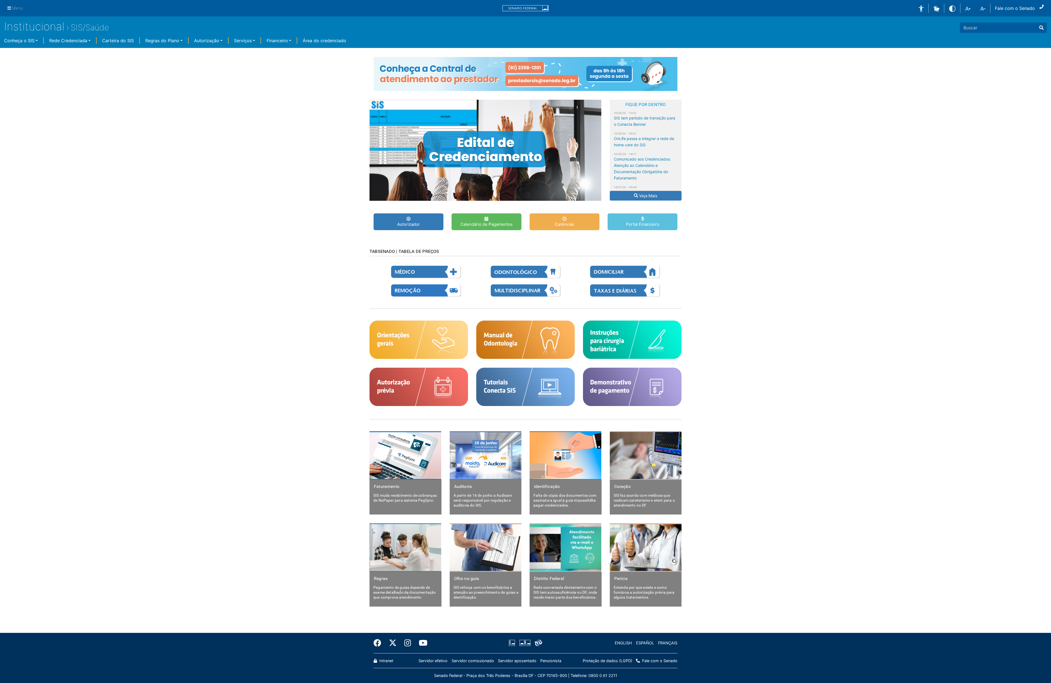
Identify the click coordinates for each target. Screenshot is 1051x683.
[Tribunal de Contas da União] (537, 643)
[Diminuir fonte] (983, 8)
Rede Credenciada (68, 40)
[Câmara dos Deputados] (513, 643)
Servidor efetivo (432, 660)
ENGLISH (623, 643)
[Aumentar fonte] (967, 8)
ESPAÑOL (645, 643)
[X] (392, 643)
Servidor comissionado (473, 660)
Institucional (34, 26)
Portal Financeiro (642, 224)
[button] (936, 8)
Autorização (206, 40)
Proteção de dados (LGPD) (607, 660)
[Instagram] (407, 643)
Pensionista (550, 660)
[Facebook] (379, 643)
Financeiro (277, 40)
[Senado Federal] (525, 8)
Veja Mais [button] (649, 195)
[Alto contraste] (952, 8)
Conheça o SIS (19, 40)
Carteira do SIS (118, 40)
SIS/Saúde (90, 27)
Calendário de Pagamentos (486, 224)
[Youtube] (421, 643)
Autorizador (408, 224)
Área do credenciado (324, 40)
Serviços (243, 40)
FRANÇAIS (667, 643)
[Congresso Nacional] (524, 643)
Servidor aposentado (517, 660)
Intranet (385, 660)
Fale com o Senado (1015, 8)
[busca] (1041, 28)
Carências (564, 224)
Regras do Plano (162, 40)
